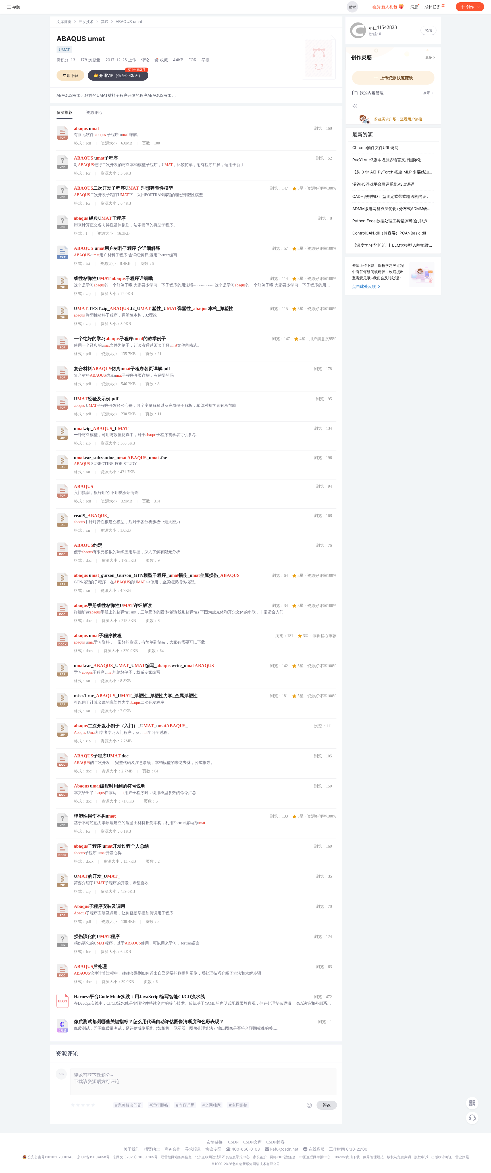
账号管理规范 (373, 1157)
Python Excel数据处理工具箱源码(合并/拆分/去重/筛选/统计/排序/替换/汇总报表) (393, 220)
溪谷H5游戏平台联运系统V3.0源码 (383, 184)
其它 (104, 21)
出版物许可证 (441, 1157)
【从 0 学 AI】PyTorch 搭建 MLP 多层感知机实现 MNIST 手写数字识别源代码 (393, 171)
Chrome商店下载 (347, 1157)
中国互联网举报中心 (314, 1157)
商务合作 (172, 1149)
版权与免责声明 (399, 1157)
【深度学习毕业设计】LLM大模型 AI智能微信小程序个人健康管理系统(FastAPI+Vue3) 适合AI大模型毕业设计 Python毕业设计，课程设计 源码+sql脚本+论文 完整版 (393, 245)
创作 (470, 6)
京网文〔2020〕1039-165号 (135, 1157)
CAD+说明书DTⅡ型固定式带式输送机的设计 (391, 196)
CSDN (233, 1142)
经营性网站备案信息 (176, 1157)
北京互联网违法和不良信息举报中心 (222, 1157)
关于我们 (132, 1149)
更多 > (430, 57)
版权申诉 (421, 1157)
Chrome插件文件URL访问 (375, 147)
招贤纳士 (152, 1149)
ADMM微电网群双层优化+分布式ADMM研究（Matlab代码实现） (393, 208)
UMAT (64, 49)
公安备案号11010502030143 (51, 1157)
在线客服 (316, 1149)
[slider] (83, 1105)
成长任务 (433, 6)
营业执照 (462, 1157)
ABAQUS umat (81, 39)
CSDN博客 (275, 1142)
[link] (64, 21)
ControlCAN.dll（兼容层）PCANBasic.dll (389, 233)
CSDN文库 (252, 1142)
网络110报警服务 (283, 1157)
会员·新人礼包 (385, 6)
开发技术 (86, 21)
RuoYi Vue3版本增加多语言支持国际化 (386, 159)
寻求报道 (193, 1149)
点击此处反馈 (364, 286)
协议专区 (213, 1149)
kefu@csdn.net (284, 1149)
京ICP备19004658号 (93, 1157)
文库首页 (64, 21)
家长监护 (260, 1157)
